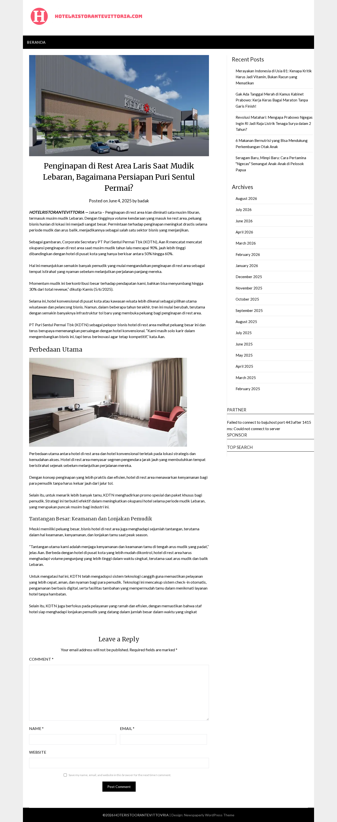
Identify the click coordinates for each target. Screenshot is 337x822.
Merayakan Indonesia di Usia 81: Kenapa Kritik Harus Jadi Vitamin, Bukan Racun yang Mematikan (274, 77)
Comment (41, 659)
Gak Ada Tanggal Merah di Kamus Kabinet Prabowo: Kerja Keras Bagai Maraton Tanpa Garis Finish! (272, 100)
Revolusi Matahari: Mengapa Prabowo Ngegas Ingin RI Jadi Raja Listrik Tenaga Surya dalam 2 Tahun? (274, 123)
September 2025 (249, 310)
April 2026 (244, 232)
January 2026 (247, 265)
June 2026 (244, 221)
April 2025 (244, 366)
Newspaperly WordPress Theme (209, 815)
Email (127, 728)
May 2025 (244, 355)
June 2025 (244, 344)
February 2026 (248, 254)
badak (143, 200)
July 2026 (244, 209)
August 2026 (246, 198)
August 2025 (246, 321)
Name (36, 728)
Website (37, 752)
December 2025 (249, 276)
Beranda (36, 42)
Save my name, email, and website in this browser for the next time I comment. (120, 775)
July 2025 (244, 332)
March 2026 (246, 243)
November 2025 (249, 288)
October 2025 (247, 299)
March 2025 (246, 377)
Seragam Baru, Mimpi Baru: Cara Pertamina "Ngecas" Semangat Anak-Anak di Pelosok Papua (271, 163)
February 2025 (248, 388)
